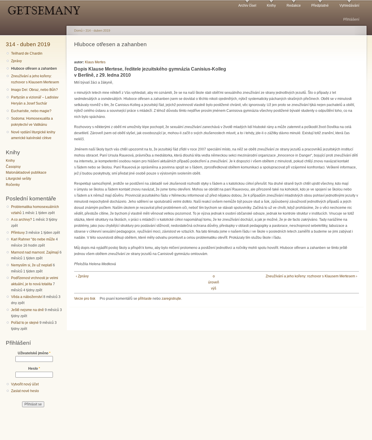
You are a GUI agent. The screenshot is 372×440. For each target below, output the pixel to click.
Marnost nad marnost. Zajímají (35, 252)
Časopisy (13, 167)
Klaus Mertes (95, 62)
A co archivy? (21, 220)
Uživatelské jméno (34, 353)
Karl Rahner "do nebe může (33, 239)
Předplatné (320, 5)
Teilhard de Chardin (26, 53)
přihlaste (145, 299)
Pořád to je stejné (25, 323)
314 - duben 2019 (28, 44)
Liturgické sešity (18, 179)
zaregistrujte (171, 299)
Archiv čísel (247, 5)
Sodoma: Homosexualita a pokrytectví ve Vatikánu (32, 121)
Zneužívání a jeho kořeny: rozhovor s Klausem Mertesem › (311, 276)
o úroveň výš (213, 282)
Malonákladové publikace (26, 172)
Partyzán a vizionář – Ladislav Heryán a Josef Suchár (34, 100)
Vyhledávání (349, 5)
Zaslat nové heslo (25, 391)
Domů (78, 30)
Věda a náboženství (26, 297)
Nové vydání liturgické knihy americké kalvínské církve (33, 135)
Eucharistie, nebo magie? (31, 111)
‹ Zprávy (82, 276)
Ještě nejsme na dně (27, 310)
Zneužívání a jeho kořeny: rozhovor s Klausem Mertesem (35, 79)
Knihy (271, 5)
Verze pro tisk (84, 299)
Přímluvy (18, 233)
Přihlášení (351, 19)
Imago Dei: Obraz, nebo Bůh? (34, 90)
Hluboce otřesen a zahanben (34, 69)
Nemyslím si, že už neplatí (31, 265)
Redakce (294, 5)
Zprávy (16, 61)
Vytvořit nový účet (25, 384)
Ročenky (13, 185)
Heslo (34, 369)
